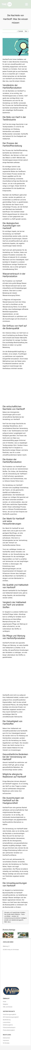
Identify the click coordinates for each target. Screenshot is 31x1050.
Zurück (20, 31)
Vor (26, 31)
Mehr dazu (7, 922)
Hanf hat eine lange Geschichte (13, 124)
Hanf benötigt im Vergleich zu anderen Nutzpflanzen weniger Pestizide (15, 262)
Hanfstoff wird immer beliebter (13, 59)
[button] (4, 935)
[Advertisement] (15, 387)
